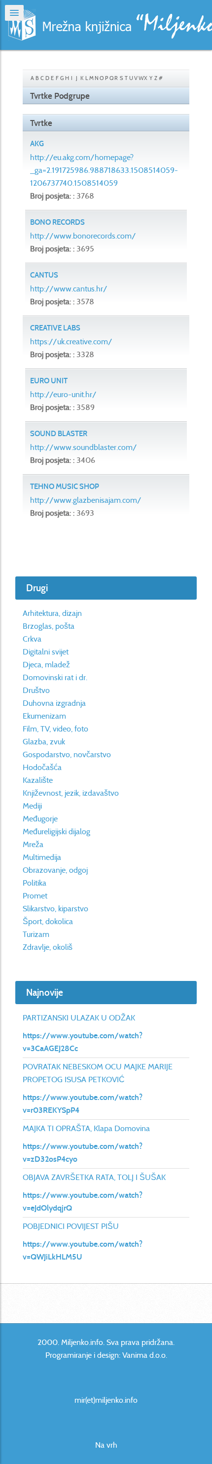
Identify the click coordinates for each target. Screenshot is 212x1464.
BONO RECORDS (57, 222)
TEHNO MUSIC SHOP (64, 486)
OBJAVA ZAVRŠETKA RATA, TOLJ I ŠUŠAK (94, 1177)
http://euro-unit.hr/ (63, 394)
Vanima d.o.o (144, 1355)
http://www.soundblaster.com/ (83, 447)
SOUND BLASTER (58, 433)
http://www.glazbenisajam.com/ (85, 500)
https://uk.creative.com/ (71, 341)
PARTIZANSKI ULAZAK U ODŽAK (79, 1017)
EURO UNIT (49, 380)
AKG (37, 143)
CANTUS (44, 275)
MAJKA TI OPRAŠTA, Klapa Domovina (86, 1128)
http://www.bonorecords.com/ (83, 236)
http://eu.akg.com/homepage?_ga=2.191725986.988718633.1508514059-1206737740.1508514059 (104, 170)
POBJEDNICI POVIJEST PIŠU (71, 1226)
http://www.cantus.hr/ (68, 288)
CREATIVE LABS (55, 328)
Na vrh (106, 1445)
